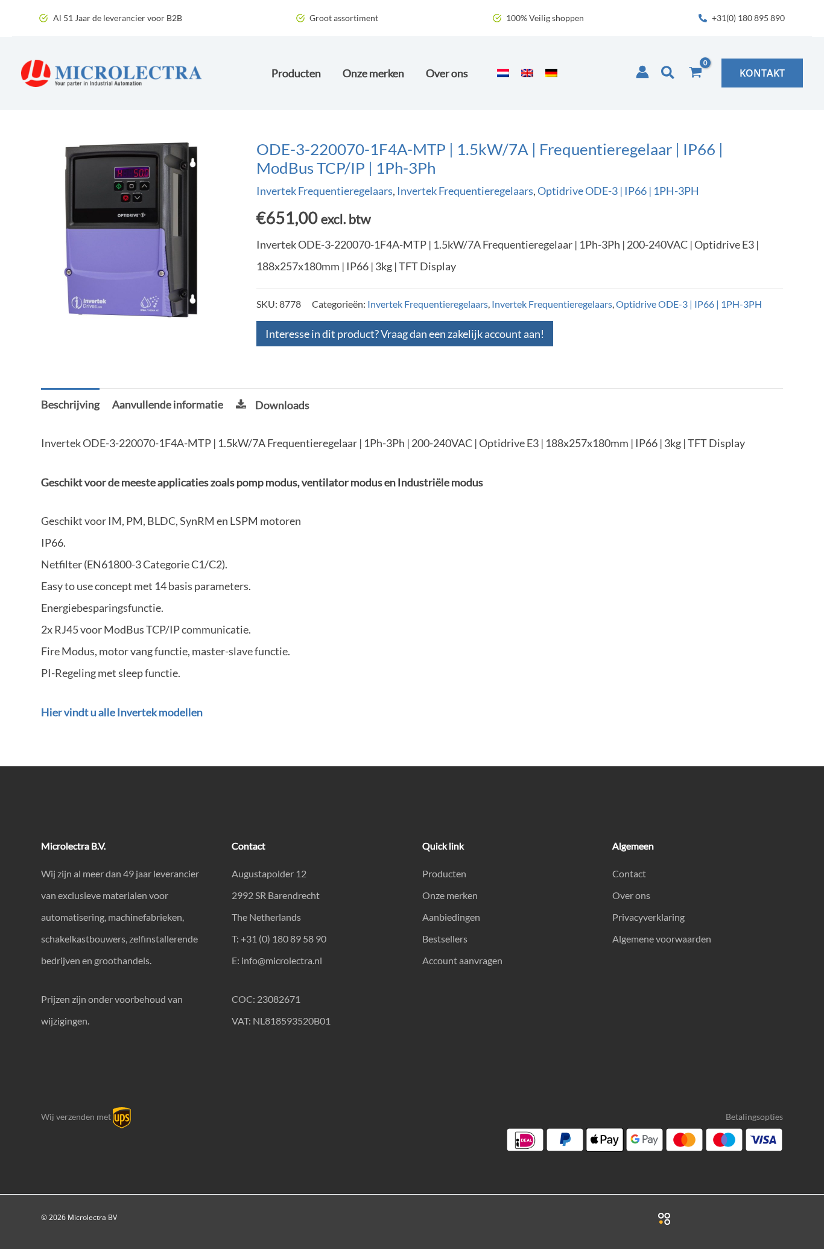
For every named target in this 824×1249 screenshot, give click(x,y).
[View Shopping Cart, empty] (695, 73)
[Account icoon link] (642, 71)
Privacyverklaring (648, 917)
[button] (668, 73)
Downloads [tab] (282, 405)
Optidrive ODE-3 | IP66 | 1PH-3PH (618, 190)
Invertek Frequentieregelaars (324, 190)
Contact (629, 873)
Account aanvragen (462, 960)
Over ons (631, 895)
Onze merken (450, 895)
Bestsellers (444, 938)
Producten (444, 873)
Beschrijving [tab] (70, 404)
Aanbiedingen (451, 917)
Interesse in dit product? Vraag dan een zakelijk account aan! (404, 333)
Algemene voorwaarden (661, 938)
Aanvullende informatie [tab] (167, 404)
